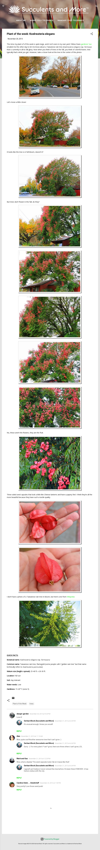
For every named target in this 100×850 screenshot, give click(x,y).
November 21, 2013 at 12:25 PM (39, 759)
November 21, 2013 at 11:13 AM (32, 736)
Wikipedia (70, 597)
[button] (91, 34)
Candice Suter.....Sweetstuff (28, 783)
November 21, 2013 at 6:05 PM (65, 721)
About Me (21, 20)
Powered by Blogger (51, 839)
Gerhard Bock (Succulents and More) (39, 721)
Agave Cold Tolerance (41, 20)
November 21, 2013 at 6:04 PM (65, 743)
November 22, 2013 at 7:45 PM (50, 783)
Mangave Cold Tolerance (71, 20)
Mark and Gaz (22, 759)
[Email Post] (13, 699)
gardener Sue (86, 44)
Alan (18, 736)
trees (32, 704)
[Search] (96, 6)
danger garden (23, 714)
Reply (19, 731)
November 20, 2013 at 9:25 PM (40, 714)
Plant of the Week (19, 704)
